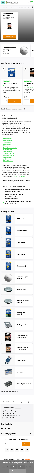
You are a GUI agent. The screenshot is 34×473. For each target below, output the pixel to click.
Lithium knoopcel (8, 153)
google (23, 176)
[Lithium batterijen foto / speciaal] (8, 337)
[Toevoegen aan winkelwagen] (14, 101)
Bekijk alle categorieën (8, 391)
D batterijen (7, 144)
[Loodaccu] (8, 372)
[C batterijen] (8, 242)
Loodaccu (20, 372)
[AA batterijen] (8, 219)
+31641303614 (9, 413)
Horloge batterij (8, 151)
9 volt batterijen (22, 266)
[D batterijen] (8, 254)
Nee (21, 467)
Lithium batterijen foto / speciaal (22, 336)
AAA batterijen (8, 140)
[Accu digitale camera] (8, 384)
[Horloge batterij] (8, 290)
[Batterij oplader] (8, 325)
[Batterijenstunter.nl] (11, 2)
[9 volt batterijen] (8, 266)
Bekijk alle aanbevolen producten (12, 109)
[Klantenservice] (18, 408)
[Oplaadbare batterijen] (8, 313)
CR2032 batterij (8, 161)
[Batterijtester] (8, 360)
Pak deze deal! (9, 36)
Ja (13, 467)
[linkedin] (27, 450)
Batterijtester (21, 360)
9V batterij (6, 146)
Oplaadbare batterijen (10, 148)
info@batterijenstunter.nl (12, 415)
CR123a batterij (8, 157)
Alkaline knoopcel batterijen (23, 301)
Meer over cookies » (17, 471)
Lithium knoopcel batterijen (22, 277)
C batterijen (7, 142)
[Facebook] (7, 450)
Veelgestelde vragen (11, 411)
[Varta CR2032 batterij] (11, 72)
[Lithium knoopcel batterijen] (15, 50)
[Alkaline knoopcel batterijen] (8, 301)
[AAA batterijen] (8, 231)
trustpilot (15, 176)
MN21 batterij (7, 159)
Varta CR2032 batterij (10, 83)
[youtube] (22, 450)
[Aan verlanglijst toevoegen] (3, 69)
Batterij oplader (8, 150)
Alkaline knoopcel (8, 155)
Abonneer (26, 443)
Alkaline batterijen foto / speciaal (23, 348)
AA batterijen (7, 138)
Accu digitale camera (24, 384)
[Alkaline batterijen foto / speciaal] (8, 348)
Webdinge (27, 459)
